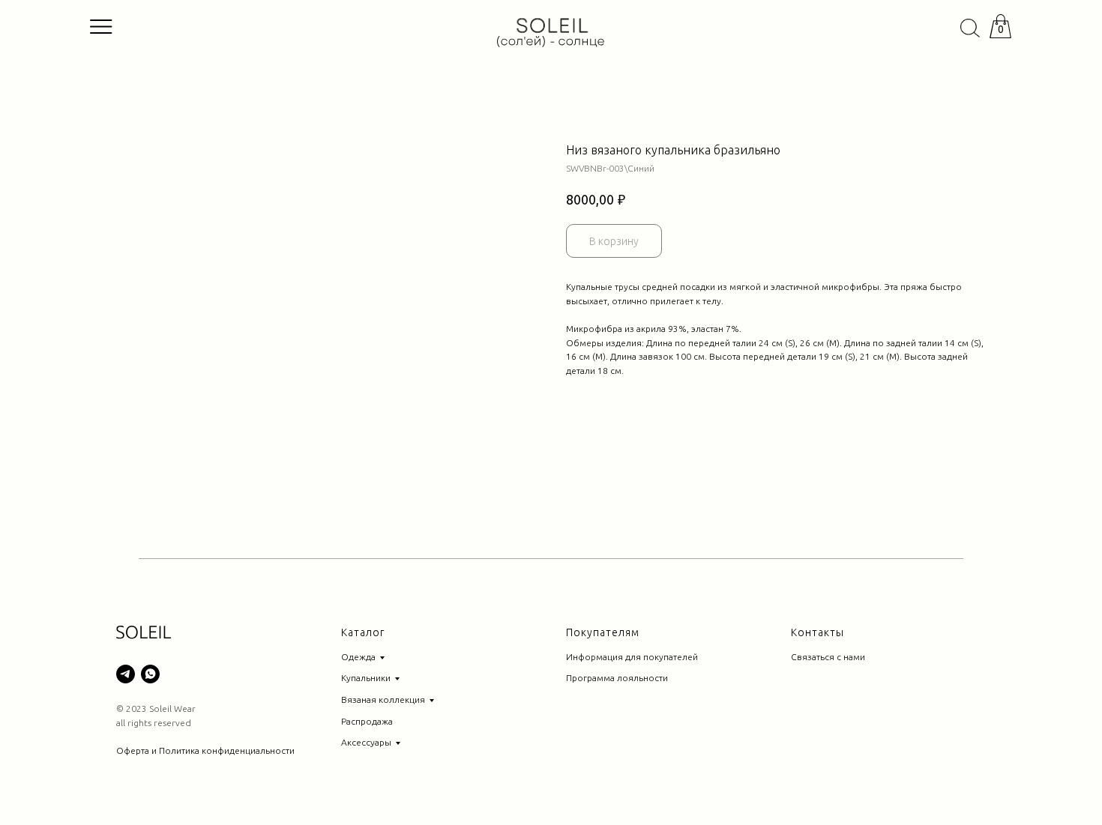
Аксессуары (366, 742)
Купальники (366, 678)
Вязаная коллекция (383, 699)
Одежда (358, 657)
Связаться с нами (828, 657)
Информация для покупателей (632, 657)
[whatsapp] (150, 674)
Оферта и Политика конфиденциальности (205, 750)
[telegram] (125, 674)
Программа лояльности (617, 678)
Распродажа (367, 721)
